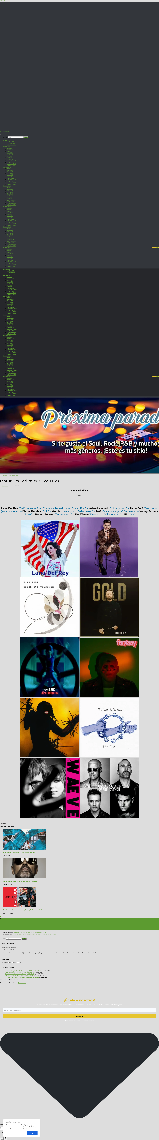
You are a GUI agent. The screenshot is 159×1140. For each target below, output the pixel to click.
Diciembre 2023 (11, 184)
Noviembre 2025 (11, 224)
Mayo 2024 (10, 194)
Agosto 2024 (10, 198)
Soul (17, 475)
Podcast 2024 (7, 186)
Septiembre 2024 (11, 200)
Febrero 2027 (10, 250)
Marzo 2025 (10, 211)
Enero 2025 (10, 208)
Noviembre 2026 (11, 244)
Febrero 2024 (10, 189)
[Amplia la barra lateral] (0, 916)
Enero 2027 (10, 249)
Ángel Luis (5, 486)
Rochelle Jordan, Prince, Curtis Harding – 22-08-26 (19, 974)
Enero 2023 (10, 168)
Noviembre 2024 (11, 203)
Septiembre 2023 (11, 179)
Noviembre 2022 (11, 164)
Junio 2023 (10, 175)
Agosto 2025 (10, 219)
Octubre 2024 (10, 202)
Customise (10, 1133)
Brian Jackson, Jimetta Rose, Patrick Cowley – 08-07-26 (19, 852)
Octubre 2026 (10, 243)
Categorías (5, 962)
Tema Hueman (22, 983)
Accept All (32, 1133)
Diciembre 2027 (11, 266)
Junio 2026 (10, 236)
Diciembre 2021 (11, 145)
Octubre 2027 (10, 263)
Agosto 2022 (10, 157)
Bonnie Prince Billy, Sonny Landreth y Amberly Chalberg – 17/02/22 (22, 910)
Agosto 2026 (10, 239)
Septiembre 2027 (11, 261)
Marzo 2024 (10, 190)
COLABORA (155, 247)
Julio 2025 (9, 217)
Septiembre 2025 (11, 220)
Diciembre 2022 (11, 165)
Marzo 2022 (10, 151)
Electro (5, 475)
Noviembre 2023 (11, 183)
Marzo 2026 (10, 231)
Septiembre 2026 (11, 241)
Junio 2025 (10, 216)
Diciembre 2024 (11, 205)
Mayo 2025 (10, 214)
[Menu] (0, 134)
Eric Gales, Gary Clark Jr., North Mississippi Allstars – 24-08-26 (23, 971)
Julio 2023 (9, 176)
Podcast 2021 (7, 140)
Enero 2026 (10, 228)
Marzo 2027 (10, 252)
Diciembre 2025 (11, 225)
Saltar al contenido (5, 1)
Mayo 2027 (10, 255)
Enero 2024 (10, 187)
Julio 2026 (9, 238)
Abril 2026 (10, 233)
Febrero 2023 (10, 170)
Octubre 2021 (10, 142)
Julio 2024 (9, 197)
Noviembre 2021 (11, 143)
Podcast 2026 (7, 227)
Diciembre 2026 (11, 246)
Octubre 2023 (10, 181)
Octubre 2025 (10, 222)
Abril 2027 (10, 254)
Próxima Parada (4, 131)
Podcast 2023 (7, 167)
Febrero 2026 (10, 230)
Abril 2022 (10, 153)
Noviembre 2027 (11, 265)
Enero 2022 (10, 148)
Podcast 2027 (7, 247)
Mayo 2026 (10, 235)
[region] (21, 1128)
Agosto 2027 (10, 260)
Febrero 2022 (10, 150)
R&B (10, 475)
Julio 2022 (9, 156)
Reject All (22, 1133)
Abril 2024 (10, 192)
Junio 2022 (10, 154)
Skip (2, 1139)
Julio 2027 (9, 258)
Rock (13, 475)
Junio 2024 (10, 195)
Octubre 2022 (10, 162)
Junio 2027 (10, 257)
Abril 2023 (10, 173)
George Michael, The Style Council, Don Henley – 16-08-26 (20, 881)
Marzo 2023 (10, 172)
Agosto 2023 (10, 178)
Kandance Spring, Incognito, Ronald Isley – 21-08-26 (20, 975)
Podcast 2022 (7, 146)
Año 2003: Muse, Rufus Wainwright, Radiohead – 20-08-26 (22, 977)
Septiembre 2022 (11, 161)
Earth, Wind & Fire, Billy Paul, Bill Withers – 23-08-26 (20, 972)
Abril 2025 (10, 213)
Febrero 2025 (10, 209)
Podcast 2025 (7, 206)
